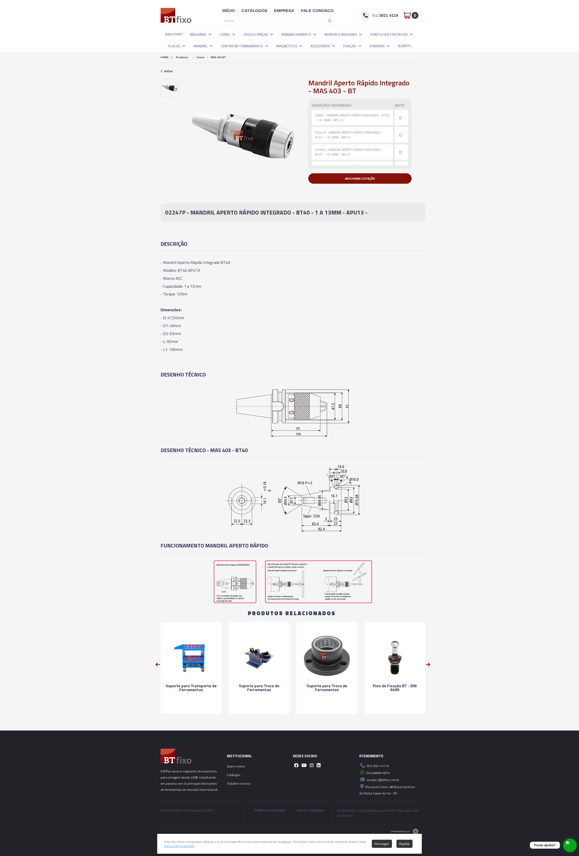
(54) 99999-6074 (377, 772)
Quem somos (236, 766)
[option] (169, 88)
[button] (210, 34)
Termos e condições (310, 810)
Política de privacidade (270, 810)
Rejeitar (404, 843)
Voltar (168, 71)
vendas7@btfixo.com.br (382, 779)
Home (164, 57)
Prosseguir (382, 843)
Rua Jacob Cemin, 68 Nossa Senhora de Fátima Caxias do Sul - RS (387, 790)
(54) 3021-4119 (377, 765)
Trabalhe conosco (239, 783)
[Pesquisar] (328, 21)
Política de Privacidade (179, 845)
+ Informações (191, 706)
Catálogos (233, 774)
